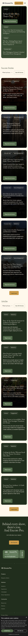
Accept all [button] (7, 630)
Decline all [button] (20, 630)
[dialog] (14, 626)
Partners (3, 605)
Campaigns (4, 592)
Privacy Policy (4, 615)
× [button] (26, 617)
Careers (3, 608)
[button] (25, 3)
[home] (7, 3)
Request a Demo (5, 578)
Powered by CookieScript (14, 634)
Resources (3, 603)
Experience (4, 589)
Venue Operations (5, 594)
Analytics (3, 586)
